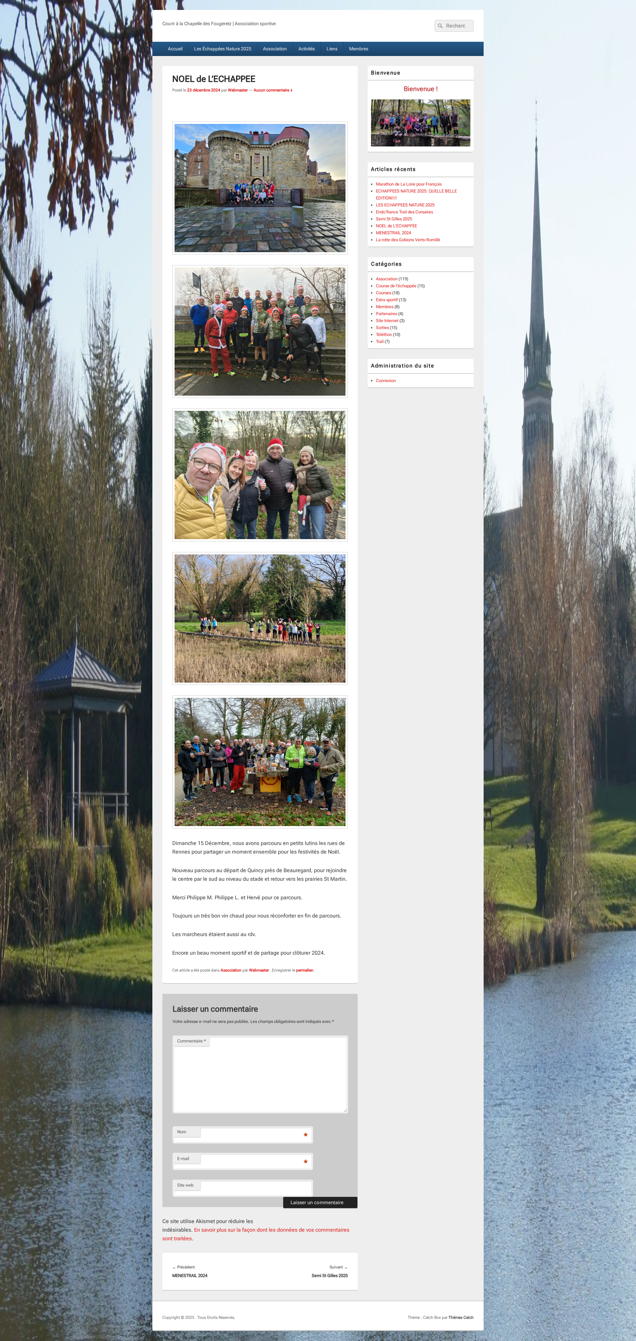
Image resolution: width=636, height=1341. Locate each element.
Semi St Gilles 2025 (394, 218)
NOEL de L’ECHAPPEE (396, 225)
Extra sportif (387, 299)
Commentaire (191, 1040)
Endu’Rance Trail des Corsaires (404, 211)
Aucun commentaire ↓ (273, 90)
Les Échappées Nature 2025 (222, 48)
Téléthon (384, 334)
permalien (304, 970)
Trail (380, 341)
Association (275, 48)
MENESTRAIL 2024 (393, 232)
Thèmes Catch (461, 1317)
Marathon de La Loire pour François (409, 184)
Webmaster (238, 90)
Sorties (382, 327)
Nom (181, 1131)
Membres (358, 48)
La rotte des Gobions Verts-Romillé (408, 239)
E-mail (183, 1158)
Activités (306, 48)
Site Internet (387, 320)
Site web (185, 1185)
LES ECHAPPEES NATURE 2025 (405, 204)
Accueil (175, 48)
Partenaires (386, 313)
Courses (383, 292)
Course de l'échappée (396, 285)
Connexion (386, 380)
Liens (332, 48)
